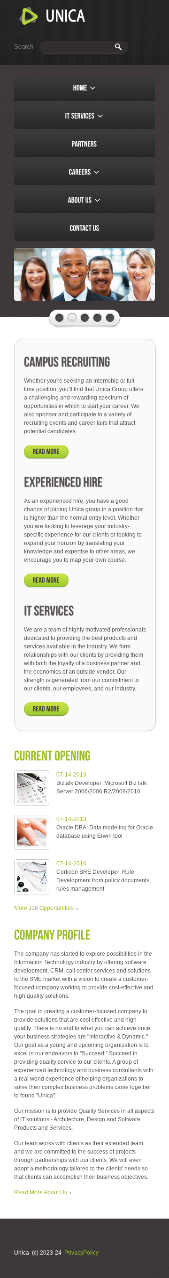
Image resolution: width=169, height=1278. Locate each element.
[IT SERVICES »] (84, 116)
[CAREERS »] (84, 172)
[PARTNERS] (84, 144)
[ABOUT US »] (84, 200)
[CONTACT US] (84, 228)
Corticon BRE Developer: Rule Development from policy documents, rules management (103, 880)
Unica (52, 16)
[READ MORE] (46, 451)
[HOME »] (84, 88)
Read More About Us (40, 1192)
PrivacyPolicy (81, 1252)
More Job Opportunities (44, 908)
